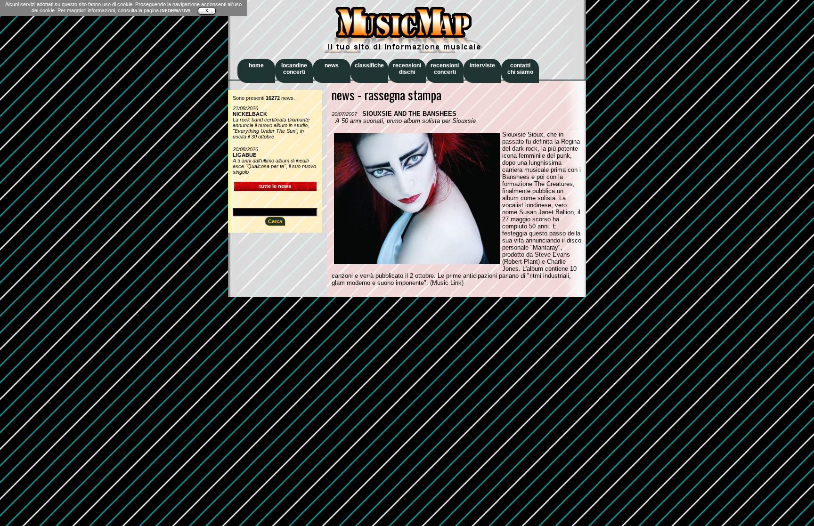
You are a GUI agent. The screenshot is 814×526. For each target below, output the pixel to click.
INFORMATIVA (175, 10)
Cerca (275, 221)
